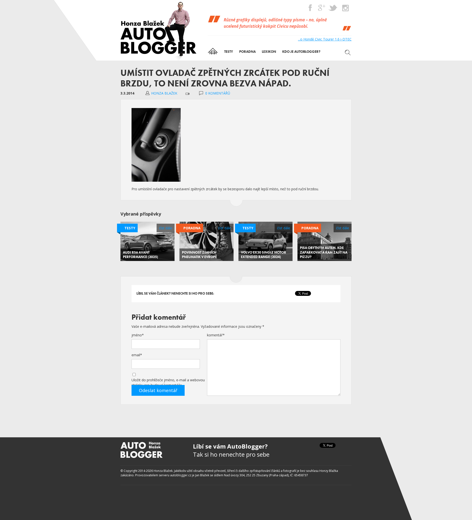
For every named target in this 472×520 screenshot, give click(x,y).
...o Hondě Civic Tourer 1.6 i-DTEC (325, 39)
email (137, 355)
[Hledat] (348, 52)
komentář (216, 335)
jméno (138, 335)
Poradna (192, 228)
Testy (129, 228)
